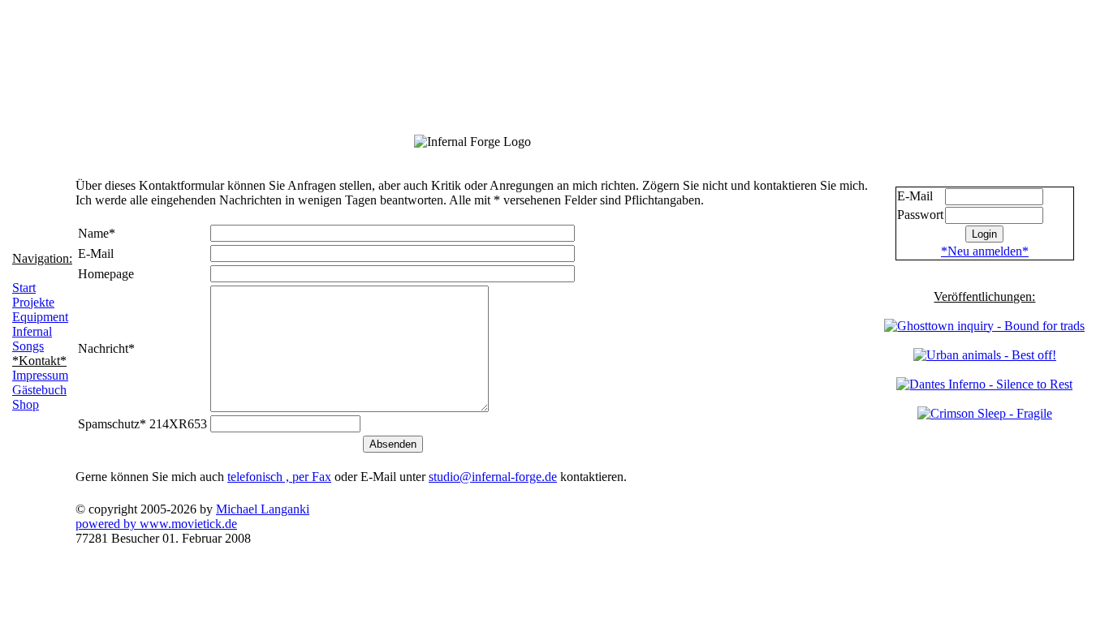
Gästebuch (39, 390)
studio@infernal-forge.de (493, 476)
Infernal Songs (32, 338)
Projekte (33, 302)
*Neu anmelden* (985, 251)
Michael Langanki (262, 509)
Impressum (40, 375)
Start (24, 287)
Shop (25, 404)
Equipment (40, 317)
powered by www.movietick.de (156, 524)
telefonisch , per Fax (279, 476)
